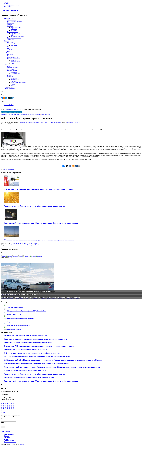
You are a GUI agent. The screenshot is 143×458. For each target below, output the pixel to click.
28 (9, 408)
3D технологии (11, 20)
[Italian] (20, 256)
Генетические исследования (18, 82)
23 (13, 407)
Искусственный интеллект (14, 21)
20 (7, 407)
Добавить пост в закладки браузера (11, 112)
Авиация (9, 24)
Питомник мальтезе (9, 88)
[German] (15, 256)
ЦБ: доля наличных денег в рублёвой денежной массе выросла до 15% (35, 353)
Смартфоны (10, 55)
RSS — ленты (8, 6)
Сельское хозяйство (12, 67)
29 (11, 408)
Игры (8, 51)
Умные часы (14, 60)
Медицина (10, 76)
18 (3, 407)
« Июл (3, 412)
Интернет (10, 42)
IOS (8, 48)
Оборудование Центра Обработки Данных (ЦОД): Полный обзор (26, 311)
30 (13, 408)
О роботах (10, 26)
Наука (5, 64)
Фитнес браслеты (15, 61)
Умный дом (10, 23)
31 (1, 410)
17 (1, 407)
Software (6, 41)
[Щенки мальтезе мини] (5, 329)
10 (1, 405)
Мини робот (14, 30)
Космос (9, 66)
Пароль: (3, 422)
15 (11, 405)
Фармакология (15, 79)
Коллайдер (14, 72)
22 (11, 407)
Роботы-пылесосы (16, 27)
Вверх (22, 444)
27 (7, 408)
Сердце (13, 84)
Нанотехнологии (15, 73)
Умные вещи (10, 39)
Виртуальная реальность (14, 38)
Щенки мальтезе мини (14, 329)
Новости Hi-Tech (8, 18)
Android (9, 49)
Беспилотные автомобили (18, 36)
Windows (9, 47)
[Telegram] (13, 98)
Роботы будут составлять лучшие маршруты (24, 243)
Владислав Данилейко (73, 122)
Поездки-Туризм (8, 87)
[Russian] (33, 256)
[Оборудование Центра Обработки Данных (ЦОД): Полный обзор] (5, 311)
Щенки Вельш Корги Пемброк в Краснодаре (20, 318)
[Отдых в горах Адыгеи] (5, 314)
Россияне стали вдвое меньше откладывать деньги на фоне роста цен (35, 339)
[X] (9, 98)
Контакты (7, 3)
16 (13, 405)
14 (9, 405)
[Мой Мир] (6, 98)
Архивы (3, 391)
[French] (9, 256)
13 (7, 405)
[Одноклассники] (4, 98)
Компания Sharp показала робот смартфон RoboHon (25, 245)
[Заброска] (5, 321)
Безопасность (14, 45)
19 (5, 407)
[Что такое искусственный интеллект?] (5, 325)
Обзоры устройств (12, 57)
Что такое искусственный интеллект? (18, 325)
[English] (3, 256)
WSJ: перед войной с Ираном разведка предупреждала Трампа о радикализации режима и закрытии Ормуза (53, 360)
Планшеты (10, 54)
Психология (14, 78)
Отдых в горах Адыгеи (14, 314)
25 (3, 408)
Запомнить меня (7, 429)
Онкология (14, 81)
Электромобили (15, 33)
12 (5, 405)
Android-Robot (9, 10)
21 (9, 407)
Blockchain (14, 44)
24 (1, 408)
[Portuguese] (26, 256)
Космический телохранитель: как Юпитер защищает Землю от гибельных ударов (41, 381)
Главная (6, 2)
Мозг (12, 85)
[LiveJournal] (11, 98)
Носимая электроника (13, 58)
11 (3, 405)
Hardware (6, 52)
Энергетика (10, 69)
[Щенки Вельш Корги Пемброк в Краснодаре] (5, 318)
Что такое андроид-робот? (15, 307)
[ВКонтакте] (2, 98)
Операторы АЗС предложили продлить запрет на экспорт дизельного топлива (39, 346)
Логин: (3, 419)
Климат (9, 75)
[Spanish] (39, 256)
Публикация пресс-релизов (11, 5)
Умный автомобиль (12, 32)
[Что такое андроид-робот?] (5, 307)
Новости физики (12, 70)
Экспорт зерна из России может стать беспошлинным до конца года (34, 374)
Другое (13, 63)
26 (5, 408)
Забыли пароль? (6, 431)
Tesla (12, 35)
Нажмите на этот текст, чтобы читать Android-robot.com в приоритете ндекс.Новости (25, 114)
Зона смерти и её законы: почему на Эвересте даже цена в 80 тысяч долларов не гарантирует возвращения (52, 367)
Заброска (10, 321)
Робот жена (14, 29)
